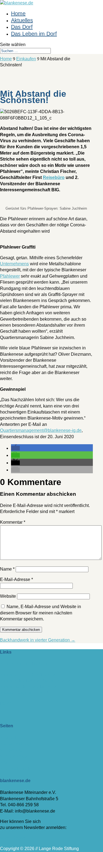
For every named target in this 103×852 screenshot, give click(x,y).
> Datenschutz (14, 756)
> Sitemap (10, 762)
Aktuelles (22, 20)
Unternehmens (14, 263)
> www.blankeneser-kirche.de (29, 686)
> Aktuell (8, 738)
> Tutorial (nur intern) (20, 768)
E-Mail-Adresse (16, 579)
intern (5, 703)
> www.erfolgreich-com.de (25, 693)
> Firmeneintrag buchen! (24, 664)
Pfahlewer (10, 276)
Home (18, 13)
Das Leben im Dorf (34, 34)
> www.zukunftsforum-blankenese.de (36, 680)
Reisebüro (54, 177)
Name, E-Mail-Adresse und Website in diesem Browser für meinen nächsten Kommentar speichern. (40, 612)
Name (7, 569)
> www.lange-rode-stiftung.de (28, 674)
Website (8, 596)
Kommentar (12, 522)
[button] (15, 448)
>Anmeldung (12, 838)
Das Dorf (22, 27)
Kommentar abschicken (21, 630)
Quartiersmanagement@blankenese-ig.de (41, 430)
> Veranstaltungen (17, 744)
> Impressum (12, 750)
